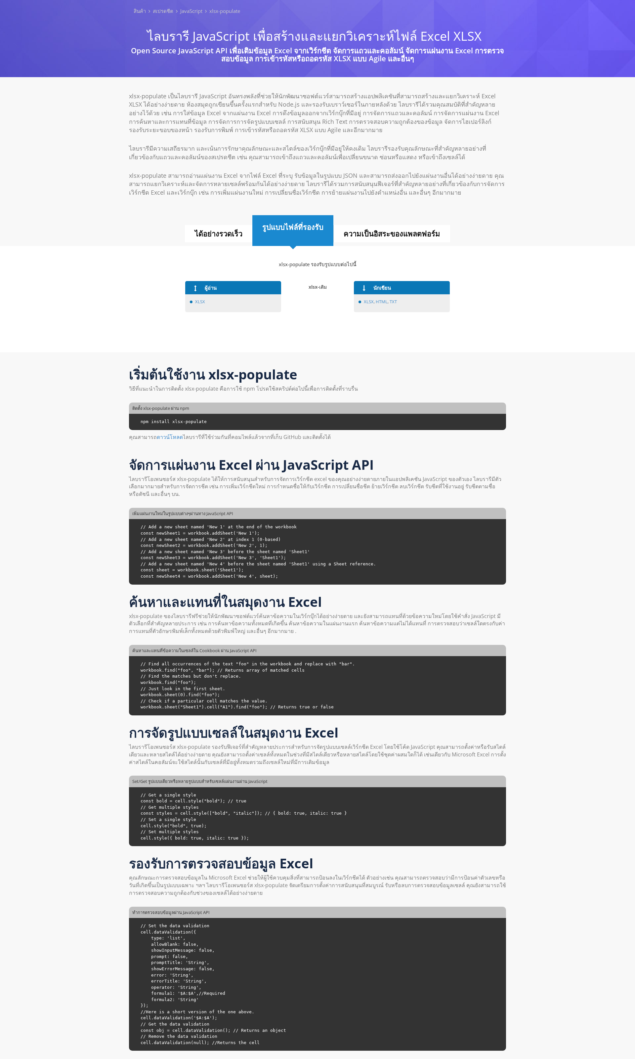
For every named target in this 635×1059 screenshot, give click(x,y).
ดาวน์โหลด (170, 437)
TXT (393, 302)
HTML (382, 302)
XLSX (200, 302)
